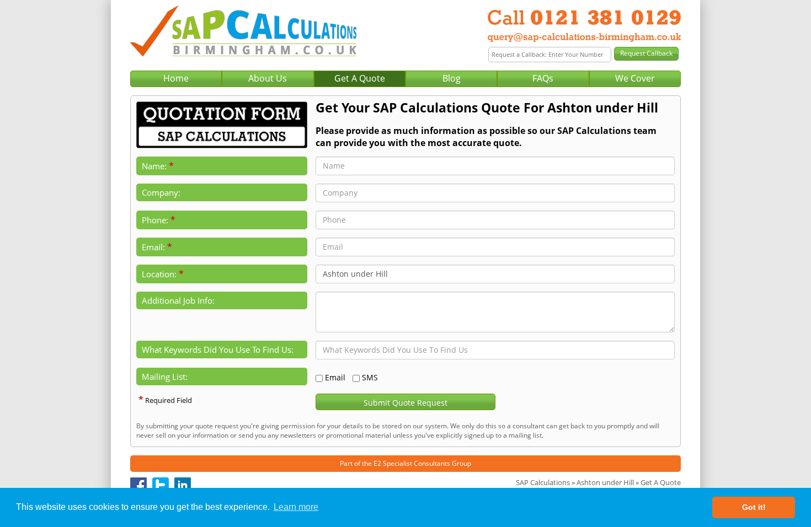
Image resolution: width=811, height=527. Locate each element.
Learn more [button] (296, 507)
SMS (370, 377)
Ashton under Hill (605, 482)
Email (335, 377)
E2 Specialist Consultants (412, 463)
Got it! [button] (754, 507)
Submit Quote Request (405, 402)
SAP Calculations (543, 482)
